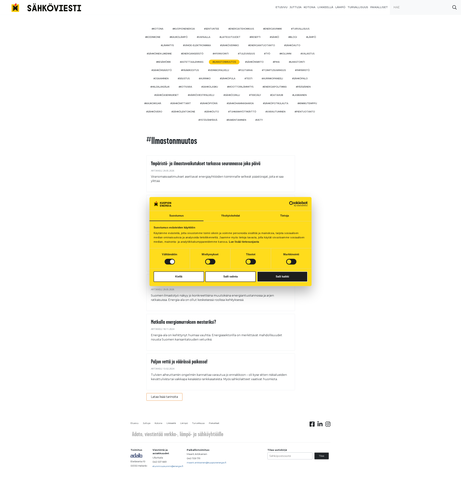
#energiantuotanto (261, 45)
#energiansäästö (192, 53)
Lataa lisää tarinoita (164, 397)
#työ (267, 53)
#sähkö (274, 37)
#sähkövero (154, 111)
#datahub (276, 95)
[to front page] (46, 7)
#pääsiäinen (303, 86)
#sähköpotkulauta (275, 103)
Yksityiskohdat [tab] (230, 215)
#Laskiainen (299, 95)
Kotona (309, 7)
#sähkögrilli (231, 95)
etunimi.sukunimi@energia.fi (168, 466)
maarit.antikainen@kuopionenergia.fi (206, 462)
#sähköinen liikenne (159, 53)
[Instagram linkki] (327, 425)
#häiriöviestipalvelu (201, 95)
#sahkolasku (209, 86)
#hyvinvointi (221, 53)
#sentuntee (211, 28)
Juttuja (295, 7)
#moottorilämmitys (240, 86)
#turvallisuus (300, 28)
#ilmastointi (297, 62)
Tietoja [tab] (284, 215)
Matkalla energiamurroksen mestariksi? (183, 322)
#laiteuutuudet (230, 37)
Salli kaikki (282, 276)
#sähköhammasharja (240, 103)
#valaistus (307, 53)
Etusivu (281, 7)
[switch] (210, 261)
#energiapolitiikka (275, 86)
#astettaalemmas (191, 62)
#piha (276, 62)
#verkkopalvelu (218, 70)
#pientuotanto (305, 111)
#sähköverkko (229, 45)
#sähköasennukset (166, 95)
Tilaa (321, 455)
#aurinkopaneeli (272, 78)
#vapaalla (203, 37)
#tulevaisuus (246, 53)
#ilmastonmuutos (224, 62)
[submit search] (454, 7)
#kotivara (185, 86)
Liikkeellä (325, 7)
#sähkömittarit (180, 103)
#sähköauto (292, 45)
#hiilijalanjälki (159, 86)
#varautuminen (275, 111)
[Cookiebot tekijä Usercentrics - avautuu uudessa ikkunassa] (292, 203)
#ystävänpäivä (207, 120)
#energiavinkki (272, 28)
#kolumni (285, 53)
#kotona (157, 28)
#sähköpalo (300, 78)
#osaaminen (161, 78)
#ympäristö (302, 70)
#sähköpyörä (209, 103)
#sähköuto (211, 111)
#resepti (255, 37)
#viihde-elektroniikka (197, 45)
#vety (259, 120)
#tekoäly (255, 95)
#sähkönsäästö (161, 70)
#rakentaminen (236, 120)
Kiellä (178, 276)
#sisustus (184, 78)
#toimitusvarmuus (274, 70)
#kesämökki (163, 62)
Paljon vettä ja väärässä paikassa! (179, 361)
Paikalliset (379, 7)
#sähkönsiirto (254, 62)
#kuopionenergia (184, 28)
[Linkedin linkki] (320, 425)
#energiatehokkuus (241, 28)
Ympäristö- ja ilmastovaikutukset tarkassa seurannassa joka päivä (205, 163)
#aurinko (205, 78)
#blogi (292, 37)
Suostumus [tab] (176, 215)
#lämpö (311, 37)
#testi (248, 78)
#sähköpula (227, 78)
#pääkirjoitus (190, 70)
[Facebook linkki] (312, 425)
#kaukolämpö (179, 37)
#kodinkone (152, 37)
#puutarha (245, 70)
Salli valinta (230, 276)
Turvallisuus (358, 7)
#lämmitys (167, 45)
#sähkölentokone (183, 111)
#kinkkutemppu (307, 103)
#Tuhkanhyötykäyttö (242, 111)
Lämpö (340, 7)
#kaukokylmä (152, 103)
